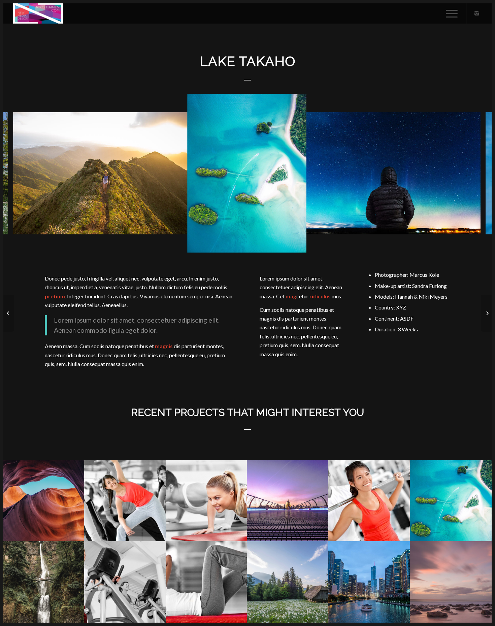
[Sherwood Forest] (486, 313)
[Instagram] (477, 13)
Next (476, 173)
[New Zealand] (8, 313)
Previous (18, 173)
